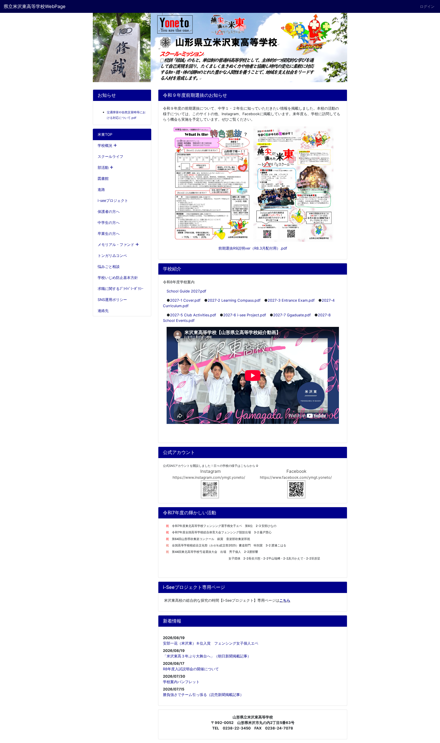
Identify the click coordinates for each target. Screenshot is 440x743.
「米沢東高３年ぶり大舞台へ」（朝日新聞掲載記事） (207, 656)
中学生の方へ (109, 222)
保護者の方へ (109, 211)
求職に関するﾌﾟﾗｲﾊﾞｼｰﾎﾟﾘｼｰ (120, 288)
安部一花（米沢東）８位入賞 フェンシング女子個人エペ (210, 643)
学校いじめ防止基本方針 (118, 277)
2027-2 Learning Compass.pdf (234, 300)
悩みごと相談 (109, 266)
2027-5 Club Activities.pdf (193, 315)
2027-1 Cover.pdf (185, 300)
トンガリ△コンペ (112, 255)
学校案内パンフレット (181, 681)
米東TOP (105, 134)
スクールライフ (110, 156)
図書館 (103, 178)
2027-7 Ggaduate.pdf (292, 315)
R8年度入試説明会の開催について (191, 669)
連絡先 (103, 310)
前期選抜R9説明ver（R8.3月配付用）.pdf (252, 248)
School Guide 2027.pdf (186, 291)
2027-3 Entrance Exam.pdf (291, 300)
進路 (101, 189)
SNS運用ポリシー (112, 299)
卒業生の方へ (109, 233)
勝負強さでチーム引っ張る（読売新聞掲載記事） (203, 694)
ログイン (427, 6)
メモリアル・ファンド (116, 244)
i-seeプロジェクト (113, 200)
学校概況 (105, 145)
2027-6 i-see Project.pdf (244, 315)
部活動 (104, 167)
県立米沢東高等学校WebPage (35, 6)
